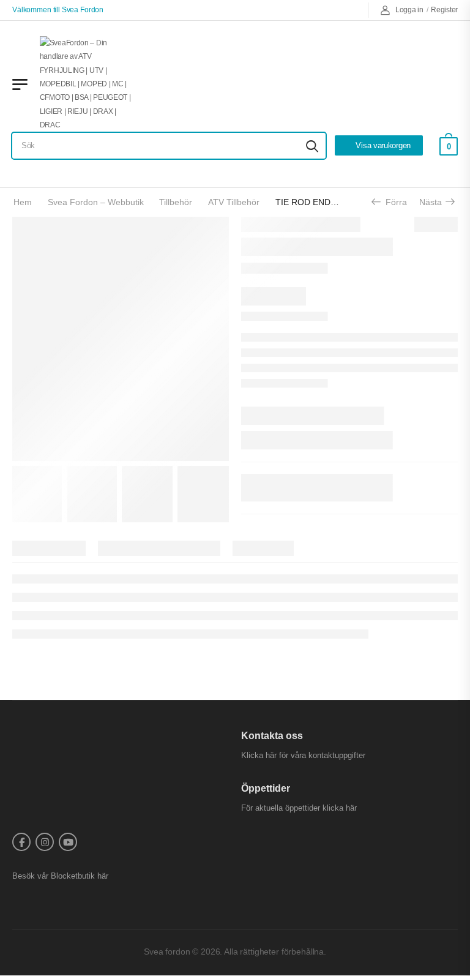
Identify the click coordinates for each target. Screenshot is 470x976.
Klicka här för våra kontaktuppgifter (303, 755)
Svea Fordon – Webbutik (96, 202)
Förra (392, 202)
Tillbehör (175, 202)
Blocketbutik (73, 875)
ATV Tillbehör (233, 202)
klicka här (340, 808)
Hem (22, 202)
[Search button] (312, 146)
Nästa (434, 202)
